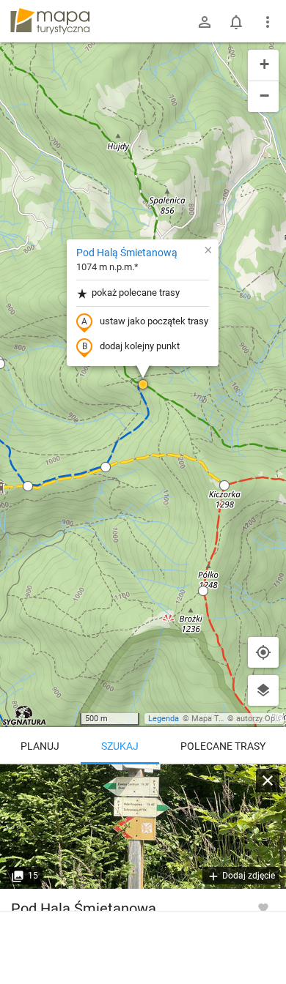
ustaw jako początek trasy (154, 321)
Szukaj (120, 746)
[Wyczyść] (267, 780)
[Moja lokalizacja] (263, 652)
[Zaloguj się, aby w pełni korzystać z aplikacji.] (263, 907)
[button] (28, 486)
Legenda (163, 718)
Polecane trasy (222, 746)
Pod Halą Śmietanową (126, 252)
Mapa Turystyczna (224, 718)
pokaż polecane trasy (136, 292)
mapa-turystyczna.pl (50, 21)
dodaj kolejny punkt (140, 345)
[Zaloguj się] (204, 22)
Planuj (40, 746)
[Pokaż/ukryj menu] (267, 22)
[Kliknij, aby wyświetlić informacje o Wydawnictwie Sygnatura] (24, 715)
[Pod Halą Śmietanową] (143, 826)
